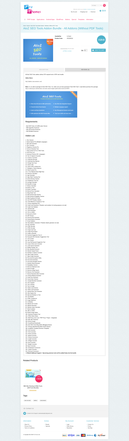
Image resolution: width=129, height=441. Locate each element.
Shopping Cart (83, 11)
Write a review (67, 51)
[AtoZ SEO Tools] (51, 117)
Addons (67, 19)
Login (68, 424)
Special (74, 19)
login (85, 9)
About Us (27, 424)
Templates (81, 19)
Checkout (93, 11)
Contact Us (90, 424)
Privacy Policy (28, 426)
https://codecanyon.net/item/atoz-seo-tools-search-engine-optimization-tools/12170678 (47, 88)
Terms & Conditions (30, 428)
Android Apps (50, 19)
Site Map (90, 428)
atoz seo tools (28, 400)
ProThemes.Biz (36, 434)
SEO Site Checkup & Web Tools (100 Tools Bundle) (33, 386)
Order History (70, 426)
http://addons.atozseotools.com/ (33, 81)
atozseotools (43, 400)
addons (35, 400)
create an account (91, 9)
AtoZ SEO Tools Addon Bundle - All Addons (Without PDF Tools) (44, 25)
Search (28, 25)
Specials (48, 426)
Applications (40, 19)
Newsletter (69, 428)
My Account (74, 11)
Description (43, 69)
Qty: (82, 50)
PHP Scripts (31, 19)
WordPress (59, 19)
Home (24, 19)
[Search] (104, 5)
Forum (89, 426)
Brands (47, 424)
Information (89, 19)
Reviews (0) (85, 69)
